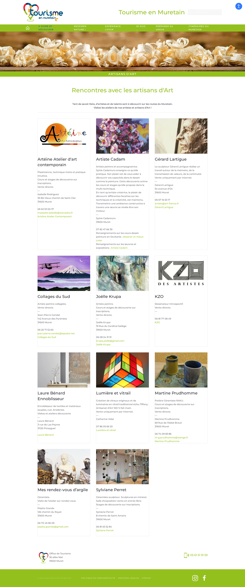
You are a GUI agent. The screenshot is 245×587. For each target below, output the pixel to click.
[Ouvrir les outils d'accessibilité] (238, 6)
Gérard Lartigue (164, 207)
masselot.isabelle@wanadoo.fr (55, 212)
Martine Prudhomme (167, 441)
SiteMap (146, 578)
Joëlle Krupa (103, 344)
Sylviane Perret (105, 530)
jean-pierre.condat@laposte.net (56, 333)
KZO (157, 322)
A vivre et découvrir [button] (45, 28)
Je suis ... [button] (141, 28)
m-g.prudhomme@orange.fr (171, 437)
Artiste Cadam (119, 248)
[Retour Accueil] (43, 12)
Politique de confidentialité (98, 578)
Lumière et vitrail (106, 430)
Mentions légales (128, 578)
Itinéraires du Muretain (199, 28)
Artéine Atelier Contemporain (55, 216)
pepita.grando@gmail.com (53, 526)
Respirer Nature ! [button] (80, 28)
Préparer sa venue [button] (164, 28)
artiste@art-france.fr (167, 203)
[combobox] (205, 12)
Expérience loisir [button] (113, 28)
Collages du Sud (47, 337)
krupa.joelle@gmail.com (110, 341)
